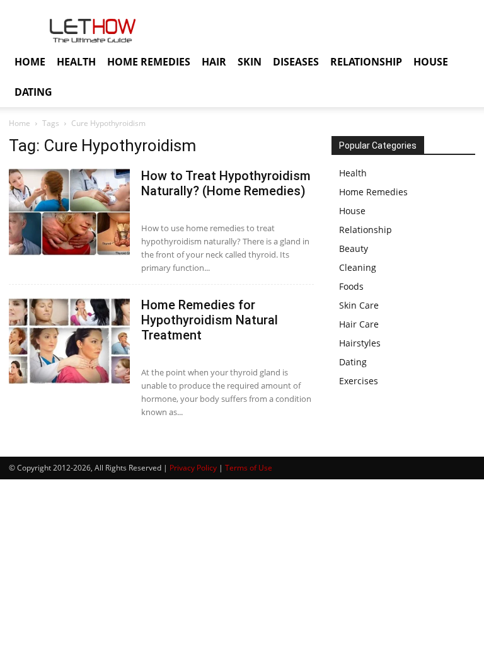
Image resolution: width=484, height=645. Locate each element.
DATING (33, 92)
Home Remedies (373, 192)
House (352, 211)
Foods (351, 286)
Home (19, 123)
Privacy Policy (193, 467)
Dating (353, 362)
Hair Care (359, 324)
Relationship (365, 230)
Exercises (358, 381)
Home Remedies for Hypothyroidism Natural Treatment (209, 320)
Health (353, 173)
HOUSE (430, 62)
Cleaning (357, 267)
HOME (29, 62)
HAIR (214, 62)
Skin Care (359, 305)
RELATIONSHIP (366, 62)
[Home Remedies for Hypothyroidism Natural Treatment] (69, 341)
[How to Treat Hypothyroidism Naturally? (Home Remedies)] (69, 212)
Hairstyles (360, 343)
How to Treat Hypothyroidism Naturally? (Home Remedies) (226, 183)
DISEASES (296, 62)
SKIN (250, 62)
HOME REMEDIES (148, 62)
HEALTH (76, 62)
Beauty (353, 248)
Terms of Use (248, 467)
